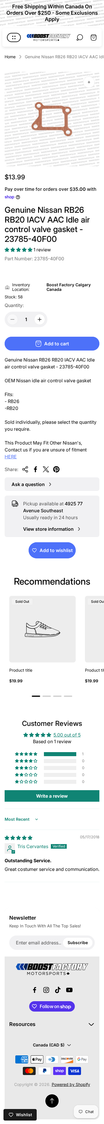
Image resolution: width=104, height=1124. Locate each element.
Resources (22, 1024)
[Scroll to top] (52, 1101)
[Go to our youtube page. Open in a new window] (69, 989)
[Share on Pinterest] (56, 469)
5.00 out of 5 (67, 735)
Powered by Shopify (71, 1084)
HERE (11, 457)
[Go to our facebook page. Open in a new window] (34, 989)
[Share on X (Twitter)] (45, 469)
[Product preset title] (42, 629)
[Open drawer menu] (14, 37)
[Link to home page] (52, 969)
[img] (18, 838)
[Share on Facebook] (35, 469)
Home (10, 56)
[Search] (79, 37)
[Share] (25, 469)
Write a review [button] (52, 796)
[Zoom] (89, 82)
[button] (19, 250)
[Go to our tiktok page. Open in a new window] (57, 989)
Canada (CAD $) (48, 1044)
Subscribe (78, 942)
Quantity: (14, 305)
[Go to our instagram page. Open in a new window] (46, 989)
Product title (20, 670)
